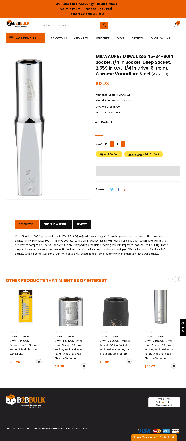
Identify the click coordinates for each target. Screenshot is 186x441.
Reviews (82, 224)
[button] (138, 171)
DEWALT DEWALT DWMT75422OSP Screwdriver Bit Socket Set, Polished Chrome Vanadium (24, 345)
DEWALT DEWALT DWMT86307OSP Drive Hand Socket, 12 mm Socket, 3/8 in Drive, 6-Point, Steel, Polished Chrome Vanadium (69, 347)
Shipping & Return (56, 224)
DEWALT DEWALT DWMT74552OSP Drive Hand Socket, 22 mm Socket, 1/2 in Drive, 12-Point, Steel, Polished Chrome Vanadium (159, 347)
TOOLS (13, 332)
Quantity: (102, 143)
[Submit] (39, 361)
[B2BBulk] (18, 25)
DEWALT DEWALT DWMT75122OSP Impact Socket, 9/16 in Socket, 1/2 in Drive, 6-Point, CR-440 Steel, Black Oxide (115, 345)
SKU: (98, 112)
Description (27, 224)
